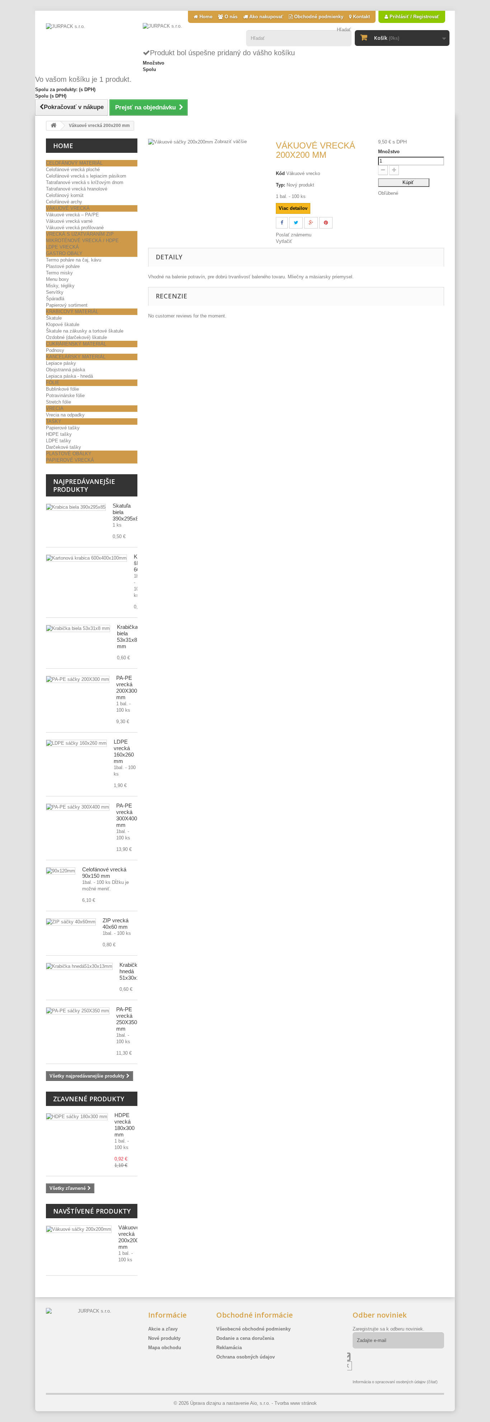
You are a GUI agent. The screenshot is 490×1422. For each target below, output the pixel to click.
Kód (280, 173)
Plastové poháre (63, 266)
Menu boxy (57, 279)
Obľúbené (388, 193)
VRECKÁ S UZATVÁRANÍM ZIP (80, 234)
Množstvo (389, 151)
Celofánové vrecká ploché (73, 169)
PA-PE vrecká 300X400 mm (126, 815)
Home (205, 16)
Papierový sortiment (67, 305)
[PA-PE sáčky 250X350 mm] (77, 1010)
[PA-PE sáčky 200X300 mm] (77, 679)
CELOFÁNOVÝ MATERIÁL (74, 163)
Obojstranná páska (65, 369)
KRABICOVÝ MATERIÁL (72, 311)
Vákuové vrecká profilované (75, 227)
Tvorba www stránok (295, 1403)
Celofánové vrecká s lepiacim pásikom (86, 176)
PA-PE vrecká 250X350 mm (126, 1019)
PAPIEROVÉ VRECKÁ (70, 460)
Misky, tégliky (60, 285)
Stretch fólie (58, 402)
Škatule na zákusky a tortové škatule (84, 331)
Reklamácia (229, 1347)
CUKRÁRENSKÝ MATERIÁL (76, 344)
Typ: (280, 185)
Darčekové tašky (63, 447)
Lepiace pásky (61, 363)
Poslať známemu (293, 234)
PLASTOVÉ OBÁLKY (68, 453)
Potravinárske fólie (65, 395)
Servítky (54, 292)
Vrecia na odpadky (65, 415)
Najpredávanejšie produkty (84, 485)
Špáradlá (55, 298)
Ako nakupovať (265, 16)
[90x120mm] (60, 871)
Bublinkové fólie (62, 389)
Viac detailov (293, 208)
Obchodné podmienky (318, 16)
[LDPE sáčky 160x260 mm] (76, 743)
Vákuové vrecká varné (69, 221)
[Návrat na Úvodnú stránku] (53, 125)
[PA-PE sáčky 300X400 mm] (77, 807)
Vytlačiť (284, 241)
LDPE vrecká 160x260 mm (124, 751)
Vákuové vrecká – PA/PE (72, 214)
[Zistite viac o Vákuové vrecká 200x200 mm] (79, 1229)
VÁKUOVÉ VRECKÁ (68, 208)
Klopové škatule (62, 324)
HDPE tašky (59, 434)
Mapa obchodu (164, 1347)
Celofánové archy (64, 201)
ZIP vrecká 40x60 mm (115, 923)
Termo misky (59, 273)
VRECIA (54, 408)
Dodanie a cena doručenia (245, 1338)
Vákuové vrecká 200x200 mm (128, 1237)
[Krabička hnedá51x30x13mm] (79, 966)
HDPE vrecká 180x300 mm (124, 1125)
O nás (230, 16)
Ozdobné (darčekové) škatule (76, 337)
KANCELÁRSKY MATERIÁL (75, 356)
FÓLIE (53, 382)
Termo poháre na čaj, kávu (73, 260)
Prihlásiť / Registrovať (413, 16)
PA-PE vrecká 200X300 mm (126, 687)
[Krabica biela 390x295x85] (76, 507)
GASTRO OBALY (64, 253)
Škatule (54, 318)
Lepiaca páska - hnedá (69, 376)
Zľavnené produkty (88, 1098)
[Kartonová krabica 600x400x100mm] (86, 558)
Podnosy (55, 350)
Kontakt (361, 16)
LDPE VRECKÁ (62, 247)
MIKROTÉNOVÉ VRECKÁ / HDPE (82, 240)
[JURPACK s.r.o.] (83, 38)
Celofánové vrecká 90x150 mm (104, 872)
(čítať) (432, 1382)
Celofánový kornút (65, 195)
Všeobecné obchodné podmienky (253, 1329)
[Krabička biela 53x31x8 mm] (78, 628)
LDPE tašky (58, 440)
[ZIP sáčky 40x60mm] (71, 922)
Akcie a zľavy (163, 1329)
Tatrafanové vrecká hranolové (76, 189)
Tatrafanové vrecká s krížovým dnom (84, 182)
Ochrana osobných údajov (245, 1357)
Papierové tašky (63, 427)
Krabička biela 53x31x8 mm (127, 636)
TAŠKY (53, 421)
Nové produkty (164, 1338)
